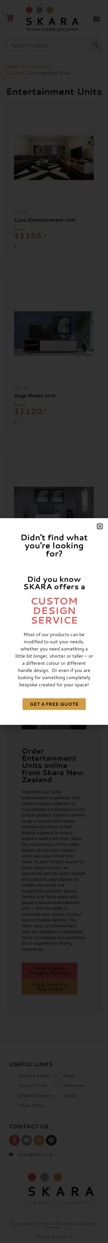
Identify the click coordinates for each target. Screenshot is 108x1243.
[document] (54, 621)
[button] (100, 526)
